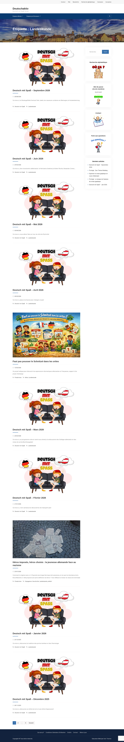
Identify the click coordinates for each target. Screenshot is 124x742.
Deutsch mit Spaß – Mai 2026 (27, 224)
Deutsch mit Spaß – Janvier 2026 (29, 633)
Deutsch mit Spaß (20, 106)
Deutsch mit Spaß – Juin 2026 (28, 158)
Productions (18, 377)
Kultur (26, 377)
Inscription (108, 2)
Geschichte (35, 581)
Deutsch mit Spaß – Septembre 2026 (31, 90)
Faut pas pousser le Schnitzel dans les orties (36, 361)
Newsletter (76, 2)
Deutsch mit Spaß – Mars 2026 (28, 429)
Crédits (69, 732)
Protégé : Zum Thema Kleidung (98, 170)
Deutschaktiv (21, 8)
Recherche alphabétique (88, 2)
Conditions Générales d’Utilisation (55, 732)
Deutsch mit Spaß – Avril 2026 (28, 290)
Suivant (31, 723)
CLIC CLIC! (98, 92)
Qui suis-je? (40, 732)
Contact (63, 2)
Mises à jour (83, 732)
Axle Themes (107, 738)
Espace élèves (17, 16)
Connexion (100, 2)
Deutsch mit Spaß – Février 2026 (29, 498)
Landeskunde (32, 106)
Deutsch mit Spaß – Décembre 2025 (31, 699)
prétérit (50, 581)
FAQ (69, 2)
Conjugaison (28, 581)
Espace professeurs (33, 16)
